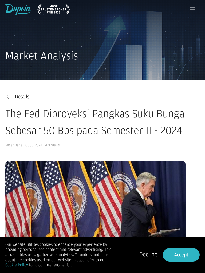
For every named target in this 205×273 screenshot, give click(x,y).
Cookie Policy (16, 265)
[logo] (37, 9)
